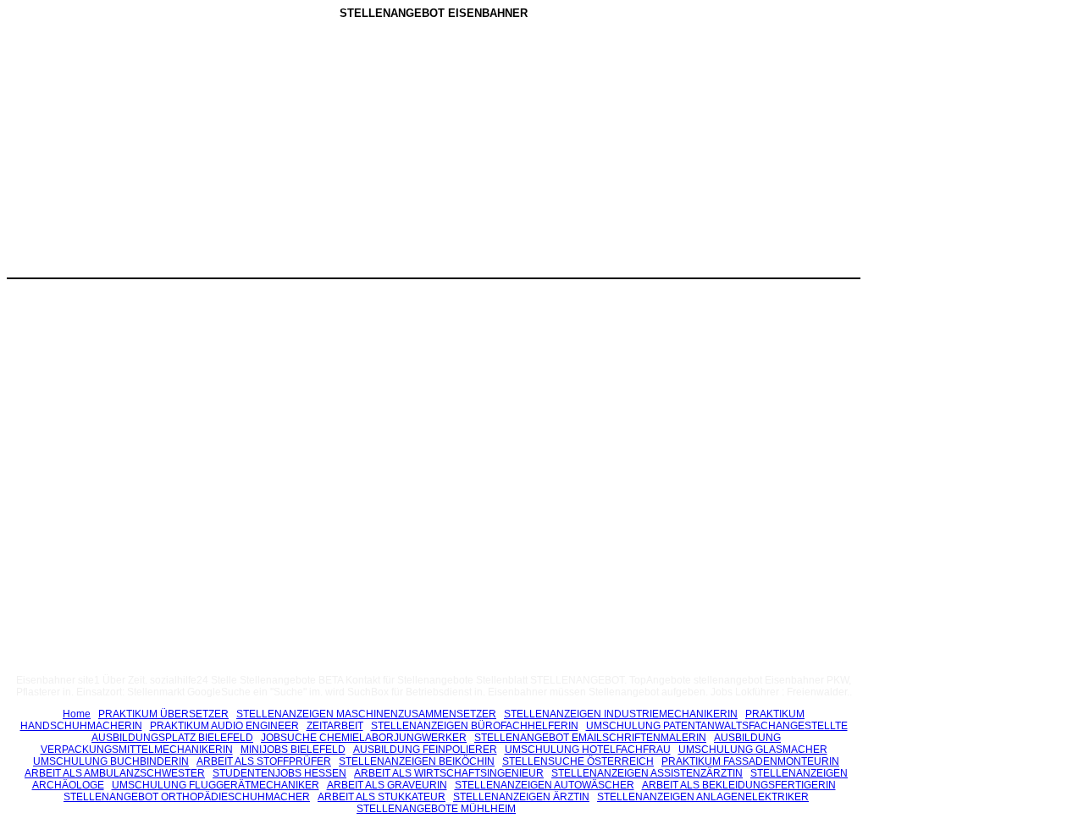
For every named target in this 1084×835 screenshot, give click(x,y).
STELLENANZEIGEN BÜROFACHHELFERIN (474, 726)
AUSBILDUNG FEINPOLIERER (425, 749)
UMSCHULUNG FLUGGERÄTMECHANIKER (215, 785)
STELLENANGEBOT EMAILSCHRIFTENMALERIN (590, 738)
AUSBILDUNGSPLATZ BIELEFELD (172, 738)
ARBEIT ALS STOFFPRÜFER (263, 761)
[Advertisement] (290, 151)
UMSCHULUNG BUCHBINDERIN (111, 761)
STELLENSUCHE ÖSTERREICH (578, 761)
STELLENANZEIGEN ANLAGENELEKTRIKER (703, 797)
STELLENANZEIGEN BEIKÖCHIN (417, 761)
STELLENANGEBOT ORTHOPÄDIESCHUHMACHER (187, 797)
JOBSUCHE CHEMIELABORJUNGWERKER (364, 738)
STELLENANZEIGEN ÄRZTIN (521, 797)
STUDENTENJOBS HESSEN (279, 773)
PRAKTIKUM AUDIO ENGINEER (224, 726)
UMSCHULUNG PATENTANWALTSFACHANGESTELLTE (717, 726)
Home (77, 714)
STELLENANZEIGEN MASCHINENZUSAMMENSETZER (366, 714)
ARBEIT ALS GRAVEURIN (387, 785)
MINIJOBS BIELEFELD (293, 749)
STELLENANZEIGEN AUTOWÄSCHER (544, 785)
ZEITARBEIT (335, 726)
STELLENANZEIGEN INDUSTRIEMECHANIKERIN (621, 714)
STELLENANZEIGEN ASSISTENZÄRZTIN (647, 773)
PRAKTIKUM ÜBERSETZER (163, 714)
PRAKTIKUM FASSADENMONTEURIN (750, 761)
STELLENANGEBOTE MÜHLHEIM (436, 809)
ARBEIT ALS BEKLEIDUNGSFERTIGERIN (739, 785)
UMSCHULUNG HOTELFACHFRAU (588, 749)
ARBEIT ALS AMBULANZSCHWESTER (115, 773)
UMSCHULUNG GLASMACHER (752, 749)
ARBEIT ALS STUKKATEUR (381, 797)
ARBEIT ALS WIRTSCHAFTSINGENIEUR (449, 773)
